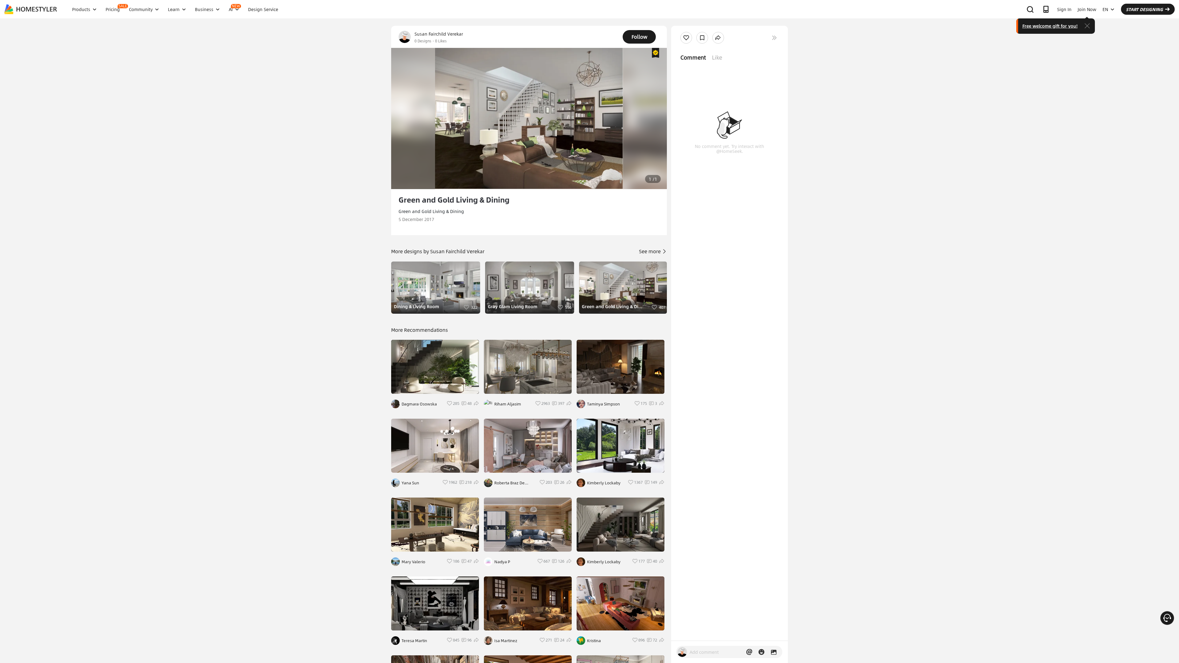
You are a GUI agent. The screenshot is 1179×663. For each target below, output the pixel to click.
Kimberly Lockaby (604, 483)
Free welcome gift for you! (1050, 26)
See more (650, 251)
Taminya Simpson (603, 404)
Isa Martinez (505, 641)
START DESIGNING (1144, 9)
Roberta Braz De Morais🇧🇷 (509, 483)
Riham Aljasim (507, 404)
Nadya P (502, 562)
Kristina (594, 641)
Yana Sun (410, 483)
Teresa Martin (414, 641)
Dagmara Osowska (419, 404)
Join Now (1087, 9)
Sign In (1064, 9)
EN (1105, 9)
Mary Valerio (413, 562)
